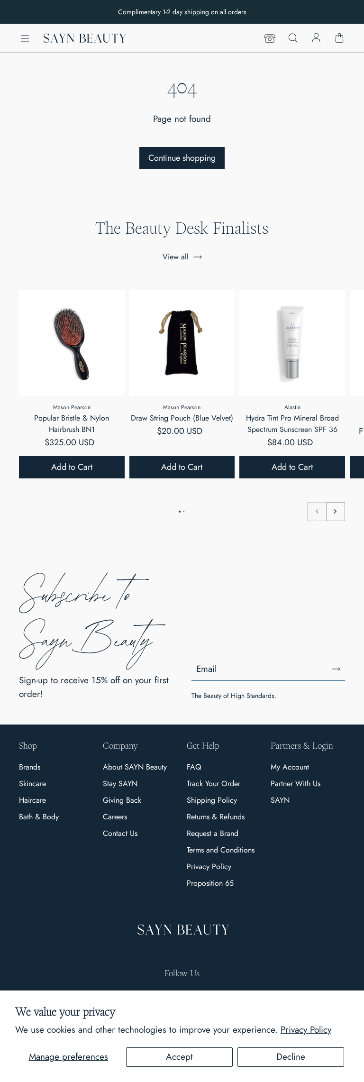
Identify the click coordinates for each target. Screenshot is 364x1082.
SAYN (280, 800)
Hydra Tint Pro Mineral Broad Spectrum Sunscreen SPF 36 (292, 424)
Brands (29, 766)
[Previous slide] (316, 511)
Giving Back (122, 800)
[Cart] (339, 38)
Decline (290, 1056)
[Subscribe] (336, 669)
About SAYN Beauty (135, 766)
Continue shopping (182, 158)
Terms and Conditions (221, 849)
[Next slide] (335, 511)
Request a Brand (212, 833)
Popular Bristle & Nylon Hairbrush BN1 (71, 424)
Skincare (32, 783)
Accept (179, 1056)
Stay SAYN (120, 783)
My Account (290, 766)
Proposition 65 (210, 883)
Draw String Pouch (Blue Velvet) (182, 418)
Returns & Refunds (216, 816)
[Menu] (24, 38)
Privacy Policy (306, 1029)
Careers (115, 816)
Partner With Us (295, 783)
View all (176, 256)
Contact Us (120, 833)
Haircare (32, 800)
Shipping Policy (212, 800)
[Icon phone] (269, 38)
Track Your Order (213, 783)
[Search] (293, 38)
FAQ (194, 766)
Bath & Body (39, 816)
